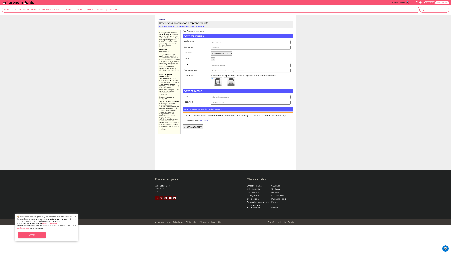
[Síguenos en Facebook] (165, 198)
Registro (429, 3)
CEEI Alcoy (276, 189)
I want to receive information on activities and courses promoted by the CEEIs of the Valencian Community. (235, 115)
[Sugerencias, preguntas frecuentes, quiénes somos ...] (416, 2)
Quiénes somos (162, 186)
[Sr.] (229, 81)
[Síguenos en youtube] (170, 198)
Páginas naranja (278, 199)
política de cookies (50, 223)
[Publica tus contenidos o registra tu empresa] (420, 2)
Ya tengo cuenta (166, 26)
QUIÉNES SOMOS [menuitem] (112, 10)
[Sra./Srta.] (216, 81)
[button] (238, 109)
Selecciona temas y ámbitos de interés (202, 109)
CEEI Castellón (253, 189)
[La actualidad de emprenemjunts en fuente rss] (157, 198)
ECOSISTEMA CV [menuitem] (68, 10)
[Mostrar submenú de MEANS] (39, 11)
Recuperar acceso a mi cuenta (190, 26)
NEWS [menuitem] (6, 10)
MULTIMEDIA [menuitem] (24, 10)
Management (253, 195)
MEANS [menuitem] (34, 10)
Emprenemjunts (166, 179)
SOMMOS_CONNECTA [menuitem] (85, 10)
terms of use (203, 121)
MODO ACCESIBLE (398, 2)
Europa (274, 202)
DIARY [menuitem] (14, 10)
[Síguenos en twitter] (161, 198)
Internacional (253, 199)
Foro (157, 191)
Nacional (275, 192)
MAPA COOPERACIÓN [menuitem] (50, 10)
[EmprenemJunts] (18, 4)
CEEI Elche (276, 186)
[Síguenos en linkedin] (174, 198)
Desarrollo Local (278, 195)
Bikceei (274, 207)
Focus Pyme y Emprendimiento (255, 206)
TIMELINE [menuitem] (99, 10)
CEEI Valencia (253, 192)
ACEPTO (32, 235)
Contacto (159, 188)
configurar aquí (23, 228)
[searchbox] (436, 9)
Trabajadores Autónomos (258, 202)
